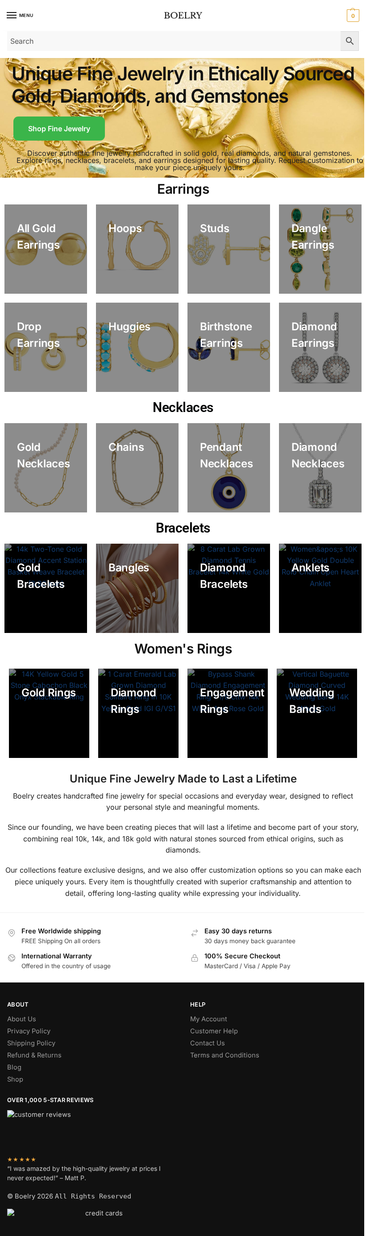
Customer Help (214, 1031)
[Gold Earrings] (45, 249)
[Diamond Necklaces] (320, 467)
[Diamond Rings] (138, 713)
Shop (15, 1079)
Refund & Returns (34, 1055)
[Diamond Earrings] (320, 347)
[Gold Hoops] (137, 249)
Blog (14, 1067)
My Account (208, 1019)
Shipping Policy (31, 1043)
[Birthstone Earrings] (228, 347)
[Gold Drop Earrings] (45, 347)
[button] (352, 15)
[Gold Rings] (49, 713)
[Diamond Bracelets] (228, 588)
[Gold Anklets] (320, 588)
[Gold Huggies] (137, 347)
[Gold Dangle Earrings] (320, 249)
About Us (21, 1019)
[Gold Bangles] (137, 588)
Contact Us (207, 1043)
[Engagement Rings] (227, 713)
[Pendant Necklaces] (228, 467)
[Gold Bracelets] (45, 588)
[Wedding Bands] (317, 713)
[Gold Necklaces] (45, 467)
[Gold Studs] (228, 249)
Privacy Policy (28, 1031)
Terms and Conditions (224, 1055)
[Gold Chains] (137, 467)
